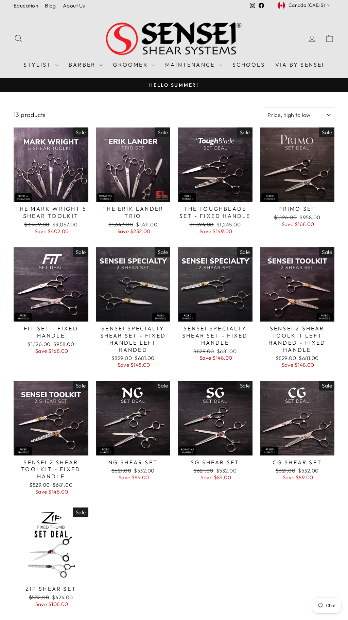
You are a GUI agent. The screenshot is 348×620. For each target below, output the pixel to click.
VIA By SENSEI (300, 64)
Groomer (131, 64)
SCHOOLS (248, 64)
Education (26, 5)
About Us (74, 5)
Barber (83, 64)
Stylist (38, 64)
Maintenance (191, 64)
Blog (50, 5)
